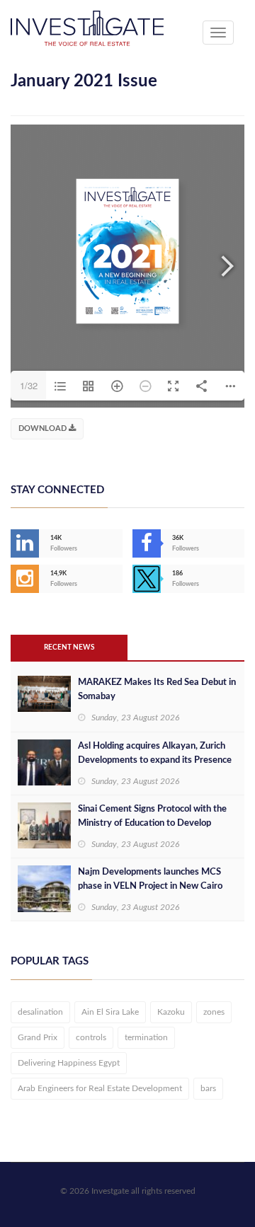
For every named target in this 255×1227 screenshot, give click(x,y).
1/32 (29, 385)
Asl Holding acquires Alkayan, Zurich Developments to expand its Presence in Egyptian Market (155, 760)
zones (214, 1012)
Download (43, 428)
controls (91, 1037)
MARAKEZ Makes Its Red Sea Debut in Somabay (157, 689)
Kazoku (171, 1012)
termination (146, 1037)
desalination (40, 1012)
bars (208, 1088)
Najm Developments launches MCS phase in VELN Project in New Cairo (150, 879)
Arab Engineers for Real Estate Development (100, 1088)
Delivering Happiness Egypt (69, 1063)
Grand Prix (37, 1037)
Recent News (69, 647)
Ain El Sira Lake (110, 1012)
